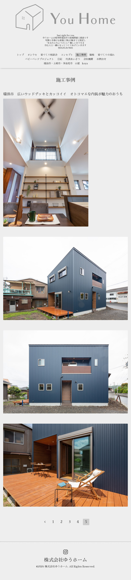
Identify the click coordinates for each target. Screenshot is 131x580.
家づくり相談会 (49, 55)
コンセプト (67, 55)
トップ (20, 55)
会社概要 (88, 59)
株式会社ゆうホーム (65, 560)
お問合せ (101, 59)
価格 (91, 55)
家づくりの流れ (106, 55)
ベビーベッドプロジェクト (39, 59)
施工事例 (81, 55)
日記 (59, 59)
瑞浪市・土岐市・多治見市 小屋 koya (66, 63)
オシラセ (32, 55)
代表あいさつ (73, 59)
